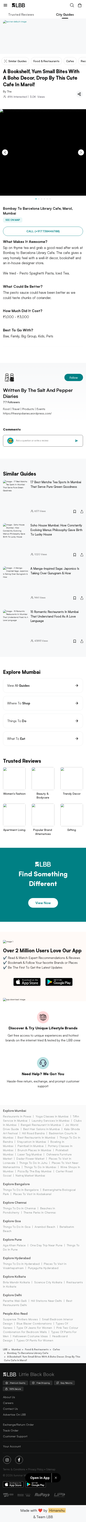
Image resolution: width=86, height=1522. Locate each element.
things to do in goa (16, 1226)
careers (8, 1403)
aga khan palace (14, 1245)
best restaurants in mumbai (36, 1137)
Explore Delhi (12, 1295)
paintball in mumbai (31, 1146)
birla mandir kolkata (16, 1282)
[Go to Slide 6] (50, 199)
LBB (5, 1349)
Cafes (56, 1349)
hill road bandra (33, 1133)
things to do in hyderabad (21, 1263)
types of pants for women (35, 1340)
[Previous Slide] (5, 152)
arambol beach (45, 1226)
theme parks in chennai (40, 1212)
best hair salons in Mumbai (41, 1129)
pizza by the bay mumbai (34, 1171)
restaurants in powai (17, 1116)
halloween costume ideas (30, 1336)
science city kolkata (48, 1282)
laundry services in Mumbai (50, 1120)
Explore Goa (12, 1221)
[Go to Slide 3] (41, 199)
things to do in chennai (19, 1208)
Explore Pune (12, 1239)
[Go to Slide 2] (39, 199)
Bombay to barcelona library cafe (27, 1352)
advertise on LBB (14, 1414)
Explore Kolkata (14, 1276)
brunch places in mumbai (34, 1150)
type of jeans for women (34, 1327)
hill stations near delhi (46, 1300)
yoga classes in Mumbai (52, 1116)
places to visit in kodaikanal (32, 1194)
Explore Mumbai (14, 1111)
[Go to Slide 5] (47, 199)
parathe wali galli (15, 1300)
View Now (43, 903)
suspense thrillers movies (20, 1319)
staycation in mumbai (31, 1141)
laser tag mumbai (30, 1154)
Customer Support (15, 1436)
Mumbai (16, 1349)
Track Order (10, 1430)
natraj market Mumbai (30, 1175)
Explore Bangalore (16, 1184)
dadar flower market (30, 1158)
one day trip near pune (46, 1245)
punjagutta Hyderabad (43, 1268)
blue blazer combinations (34, 1323)
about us (9, 1397)
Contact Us (10, 1408)
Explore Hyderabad (17, 1258)
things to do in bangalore (21, 1189)
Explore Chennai (15, 1202)
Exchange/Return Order (18, 1424)
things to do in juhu (33, 1162)
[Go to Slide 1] (36, 199)
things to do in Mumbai (40, 1167)
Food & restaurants (37, 1349)
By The (7, 91)
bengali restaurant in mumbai (41, 1124)
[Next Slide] (81, 152)
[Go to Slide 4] (44, 199)
